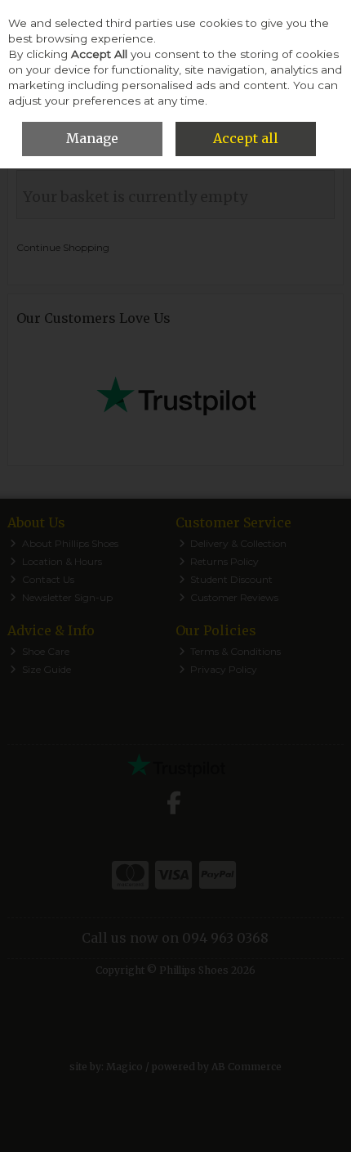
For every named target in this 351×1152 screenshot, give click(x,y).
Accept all (245, 138)
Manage (92, 138)
